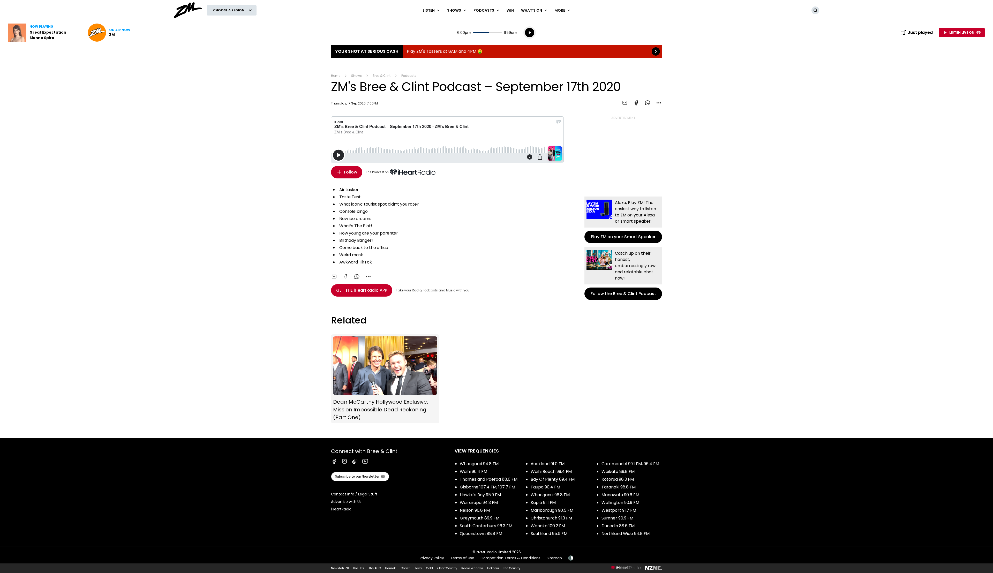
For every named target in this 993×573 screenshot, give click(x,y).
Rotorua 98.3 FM (617, 479)
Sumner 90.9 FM (617, 518)
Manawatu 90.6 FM (620, 495)
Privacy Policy (432, 558)
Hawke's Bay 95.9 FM (480, 495)
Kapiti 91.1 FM (543, 503)
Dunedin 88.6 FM (618, 526)
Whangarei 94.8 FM (479, 464)
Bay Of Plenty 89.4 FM (553, 479)
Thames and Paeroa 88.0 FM (488, 479)
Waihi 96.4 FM (473, 471)
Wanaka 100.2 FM (548, 526)
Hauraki (390, 568)
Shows (356, 75)
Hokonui (493, 568)
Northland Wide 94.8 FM (625, 534)
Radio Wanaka (472, 568)
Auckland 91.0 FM (548, 464)
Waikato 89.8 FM (618, 471)
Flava (418, 568)
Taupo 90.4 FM (545, 487)
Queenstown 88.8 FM (481, 534)
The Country (511, 568)
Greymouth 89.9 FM (479, 518)
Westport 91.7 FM (618, 510)
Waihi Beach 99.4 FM (551, 471)
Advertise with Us (346, 501)
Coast (405, 568)
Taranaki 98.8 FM (618, 487)
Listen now (109, 33)
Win (510, 10)
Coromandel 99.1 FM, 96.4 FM (630, 464)
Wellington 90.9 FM (620, 503)
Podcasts (408, 75)
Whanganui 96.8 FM (550, 495)
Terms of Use (462, 558)
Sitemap (554, 558)
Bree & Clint (381, 75)
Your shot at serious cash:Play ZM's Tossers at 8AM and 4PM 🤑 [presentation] (496, 51)
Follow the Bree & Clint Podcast (623, 273)
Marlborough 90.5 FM (552, 510)
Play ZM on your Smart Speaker (623, 220)
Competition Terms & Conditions (510, 558)
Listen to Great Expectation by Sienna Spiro (41, 33)
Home (335, 75)
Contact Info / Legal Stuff (354, 494)
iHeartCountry (447, 568)
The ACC (374, 568)
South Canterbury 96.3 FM (486, 526)
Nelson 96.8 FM (475, 510)
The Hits (358, 568)
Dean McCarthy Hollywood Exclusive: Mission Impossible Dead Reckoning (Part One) (385, 378)
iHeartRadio (341, 509)
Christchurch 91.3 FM (551, 518)
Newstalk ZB (340, 568)
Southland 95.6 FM (549, 534)
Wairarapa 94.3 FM (479, 503)
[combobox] (659, 103)
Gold (429, 568)
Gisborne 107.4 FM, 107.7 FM (487, 487)
